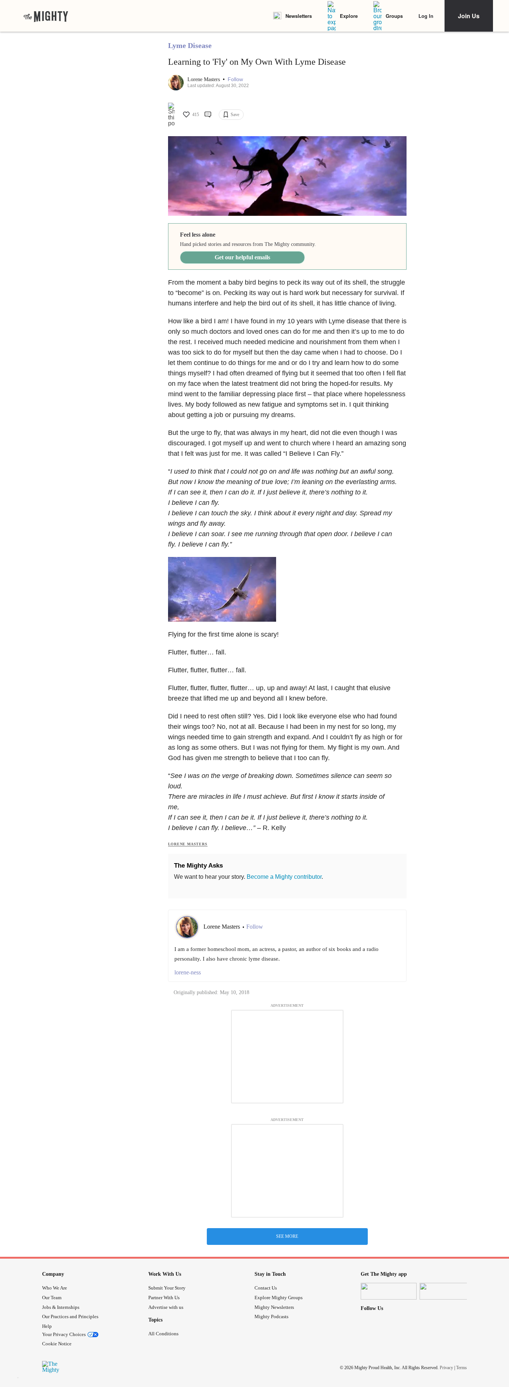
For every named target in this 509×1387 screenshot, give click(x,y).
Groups (394, 15)
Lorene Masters (204, 79)
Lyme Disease (190, 45)
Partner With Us (164, 1297)
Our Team (51, 1297)
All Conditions (163, 1333)
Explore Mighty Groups (279, 1297)
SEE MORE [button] (287, 1236)
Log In (425, 15)
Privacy (446, 1367)
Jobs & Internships (60, 1307)
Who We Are (54, 1288)
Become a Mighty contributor (284, 877)
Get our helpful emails (242, 257)
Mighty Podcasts (271, 1316)
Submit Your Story (167, 1288)
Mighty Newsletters (274, 1307)
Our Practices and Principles (70, 1316)
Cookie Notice (57, 1343)
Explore (349, 15)
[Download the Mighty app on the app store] (389, 1291)
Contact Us (266, 1288)
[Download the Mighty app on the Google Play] (447, 1291)
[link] (45, 16)
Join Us (469, 16)
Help (47, 1326)
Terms (461, 1367)
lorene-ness (187, 972)
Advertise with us (165, 1307)
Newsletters (298, 15)
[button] (235, 79)
